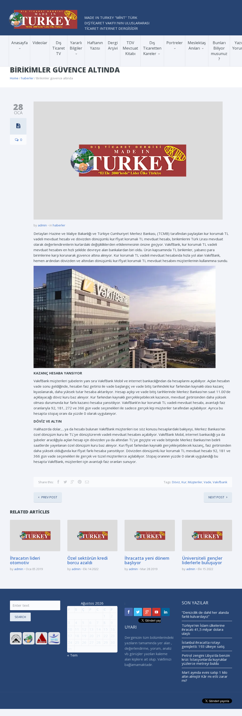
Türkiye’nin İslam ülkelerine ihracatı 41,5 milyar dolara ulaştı (203, 629)
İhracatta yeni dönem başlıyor (147, 560)
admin (42, 225)
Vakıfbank (220, 482)
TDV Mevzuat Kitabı (130, 48)
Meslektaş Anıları (197, 45)
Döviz (176, 482)
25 (77, 642)
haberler (27, 78)
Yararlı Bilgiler (76, 45)
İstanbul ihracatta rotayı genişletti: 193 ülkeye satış (203, 644)
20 (91, 635)
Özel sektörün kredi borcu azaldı (87, 560)
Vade (207, 482)
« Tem (72, 655)
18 (77, 635)
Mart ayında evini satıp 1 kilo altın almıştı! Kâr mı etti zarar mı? (205, 676)
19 (84, 635)
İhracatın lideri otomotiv (25, 560)
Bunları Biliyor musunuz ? (219, 51)
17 (70, 635)
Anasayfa (19, 42)
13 (91, 629)
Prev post (49, 497)
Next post (216, 497)
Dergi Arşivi (113, 45)
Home (14, 78)
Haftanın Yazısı (95, 45)
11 (77, 629)
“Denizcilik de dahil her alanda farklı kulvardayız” (205, 614)
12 (84, 629)
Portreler (174, 42)
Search (20, 617)
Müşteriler (195, 482)
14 (98, 629)
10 (70, 629)
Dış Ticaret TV (58, 48)
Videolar (40, 42)
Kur (184, 482)
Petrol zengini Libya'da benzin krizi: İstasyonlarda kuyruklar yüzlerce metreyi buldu (206, 659)
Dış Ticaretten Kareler (152, 48)
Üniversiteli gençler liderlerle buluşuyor (202, 560)
